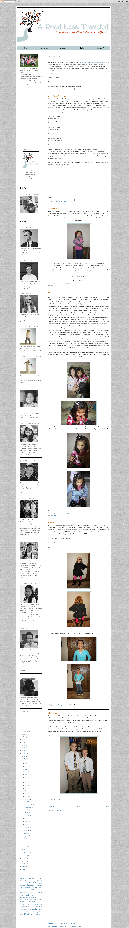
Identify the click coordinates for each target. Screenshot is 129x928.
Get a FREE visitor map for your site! (64, 926)
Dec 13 (27, 791)
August (26, 836)
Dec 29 (27, 766)
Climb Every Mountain (57, 96)
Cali (34, 883)
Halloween (39, 890)
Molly (21, 899)
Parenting (39, 902)
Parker (56, 799)
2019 (23, 742)
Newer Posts (51, 806)
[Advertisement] (31, 118)
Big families (65, 201)
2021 (23, 737)
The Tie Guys (53, 713)
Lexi (60, 705)
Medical (39, 897)
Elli (55, 515)
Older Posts (106, 806)
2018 (23, 745)
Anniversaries (28, 881)
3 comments (68, 200)
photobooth (33, 904)
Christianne (30, 885)
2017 (23, 748)
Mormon (25, 899)
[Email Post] (74, 89)
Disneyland (28, 887)
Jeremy (31, 892)
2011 (23, 861)
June (25, 841)
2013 (23, 759)
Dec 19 (27, 777)
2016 (23, 750)
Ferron (21, 890)
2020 (23, 739)
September (27, 833)
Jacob (26, 892)
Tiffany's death (38, 912)
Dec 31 (27, 763)
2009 (23, 866)
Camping (39, 883)
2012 (23, 858)
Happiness (22, 892)
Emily (40, 887)
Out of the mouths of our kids (31, 900)
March (26, 849)
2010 (23, 864)
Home (26, 48)
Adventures (31, 878)
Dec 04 (27, 819)
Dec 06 (27, 799)
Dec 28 (27, 769)
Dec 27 (27, 772)
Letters (21, 895)
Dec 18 (27, 780)
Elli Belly (51, 292)
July (25, 838)
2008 (23, 869)
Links (82, 48)
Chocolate (22, 885)
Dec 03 (27, 821)
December (27, 761)
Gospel (26, 890)
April (25, 847)
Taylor (61, 799)
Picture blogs (39, 904)
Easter (33, 887)
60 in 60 (51, 59)
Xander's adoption (36, 914)
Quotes (21, 909)
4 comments (68, 89)
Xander (27, 914)
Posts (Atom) (59, 810)
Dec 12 (27, 794)
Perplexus (28, 904)
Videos (22, 914)
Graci (32, 889)
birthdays (22, 883)
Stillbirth (25, 912)
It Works (51, 522)
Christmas (39, 885)
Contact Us (100, 48)
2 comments (68, 283)
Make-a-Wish (32, 897)
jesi (34, 892)
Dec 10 (27, 796)
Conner (22, 887)
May (25, 844)
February (26, 852)
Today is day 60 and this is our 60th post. (91, 62)
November (27, 827)
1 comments (68, 704)
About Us (44, 48)
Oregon (31, 899)
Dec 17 (27, 783)
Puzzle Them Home (36, 906)
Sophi (55, 285)
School (29, 909)
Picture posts (23, 906)
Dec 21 (27, 774)
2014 (23, 756)
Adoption (63, 48)
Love (26, 897)
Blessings (29, 883)
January (26, 855)
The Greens (59, 89)
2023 (23, 734)
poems (28, 906)
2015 (23, 753)
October (26, 830)
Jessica (56, 705)
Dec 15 (27, 788)
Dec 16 (27, 785)
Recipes (25, 909)
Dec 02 (27, 824)
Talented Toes (53, 208)
